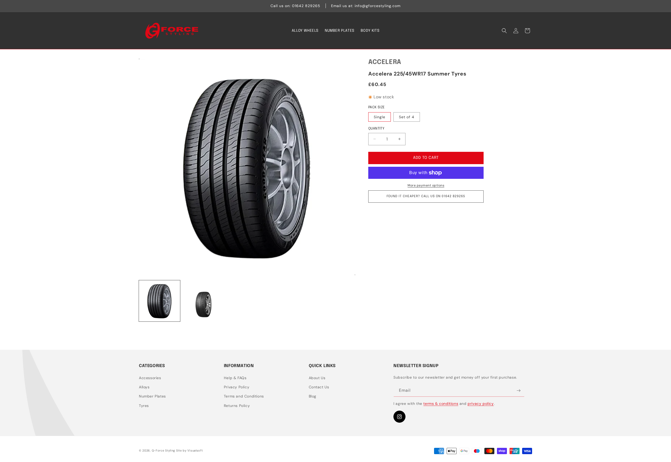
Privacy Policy (236, 387)
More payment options (426, 185)
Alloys (144, 387)
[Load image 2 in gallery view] (203, 300)
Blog (312, 396)
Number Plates (152, 396)
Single (379, 117)
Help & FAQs (235, 377)
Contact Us (319, 387)
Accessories (150, 377)
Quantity (376, 128)
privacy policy (481, 403)
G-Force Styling (163, 450)
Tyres (144, 405)
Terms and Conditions (244, 396)
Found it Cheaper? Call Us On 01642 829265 (426, 196)
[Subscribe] (518, 390)
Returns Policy (237, 405)
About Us (317, 377)
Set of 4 (406, 117)
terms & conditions (440, 403)
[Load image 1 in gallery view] (159, 300)
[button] (504, 30)
